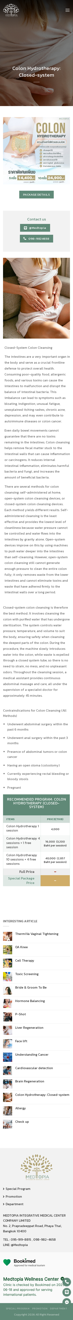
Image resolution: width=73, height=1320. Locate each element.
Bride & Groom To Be (31, 987)
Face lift (21, 1041)
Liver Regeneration (29, 1028)
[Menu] (67, 10)
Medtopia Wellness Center (31, 1279)
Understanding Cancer (31, 1054)
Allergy (20, 1108)
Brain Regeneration (29, 1081)
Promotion (14, 1196)
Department (14, 1204)
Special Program (18, 1188)
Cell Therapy (24, 960)
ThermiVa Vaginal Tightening (36, 934)
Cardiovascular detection (34, 1068)
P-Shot (20, 1014)
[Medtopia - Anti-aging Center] (11, 10)
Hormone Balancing (30, 1001)
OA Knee (21, 947)
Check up (22, 1122)
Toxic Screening (27, 974)
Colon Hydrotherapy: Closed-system (42, 1095)
